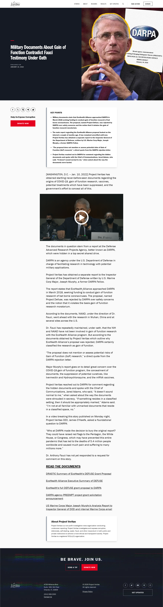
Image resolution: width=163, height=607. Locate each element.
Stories (77, 4)
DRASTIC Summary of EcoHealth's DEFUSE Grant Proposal (78, 473)
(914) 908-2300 (50, 594)
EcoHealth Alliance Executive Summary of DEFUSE (74, 480)
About (85, 4)
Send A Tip (72, 567)
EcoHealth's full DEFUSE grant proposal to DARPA (73, 487)
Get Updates (114, 4)
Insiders (94, 4)
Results (103, 4)
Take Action (135, 4)
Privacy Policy (88, 591)
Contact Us (48, 597)
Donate (148, 4)
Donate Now (23, 123)
